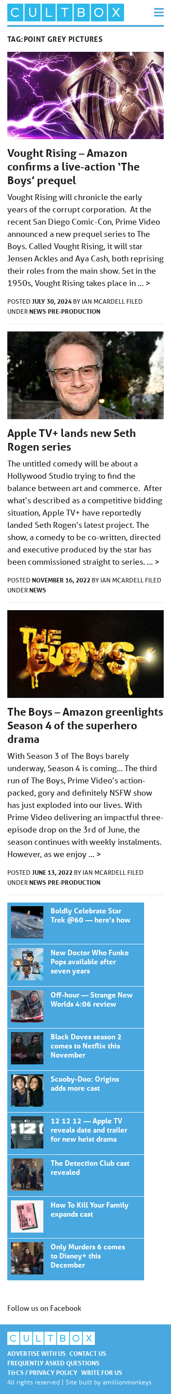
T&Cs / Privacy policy (42, 1372)
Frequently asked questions (53, 1363)
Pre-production (74, 311)
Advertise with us (36, 1353)
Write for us (101, 1372)
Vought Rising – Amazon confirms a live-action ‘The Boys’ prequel (73, 166)
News (37, 311)
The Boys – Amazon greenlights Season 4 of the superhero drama (85, 725)
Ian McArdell (104, 301)
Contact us (87, 1353)
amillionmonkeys (127, 1382)
